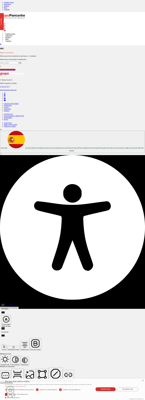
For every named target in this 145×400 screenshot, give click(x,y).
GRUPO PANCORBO (11, 104)
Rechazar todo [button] (127, 389)
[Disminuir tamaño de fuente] (3, 312)
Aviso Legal (8, 123)
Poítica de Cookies (10, 126)
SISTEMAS (8, 105)
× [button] (143, 380)
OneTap (11, 304)
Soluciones (7, 4)
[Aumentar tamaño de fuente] (3, 305)
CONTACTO (8, 114)
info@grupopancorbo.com (8, 90)
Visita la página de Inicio (7, 70)
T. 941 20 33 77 (5, 86)
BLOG (6, 119)
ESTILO (6, 111)
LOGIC (6, 107)
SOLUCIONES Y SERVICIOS (14, 116)
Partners (6, 6)
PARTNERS (8, 118)
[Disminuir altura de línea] (3, 335)
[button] (1, 154)
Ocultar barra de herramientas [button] (9, 308)
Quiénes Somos (9, 2)
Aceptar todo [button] (105, 389)
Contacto (7, 9)
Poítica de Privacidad (10, 124)
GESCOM (7, 109)
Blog (5, 8)
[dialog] (72, 389)
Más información (21, 386)
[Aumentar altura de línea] (3, 328)
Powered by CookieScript (136, 399)
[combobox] (72, 142)
